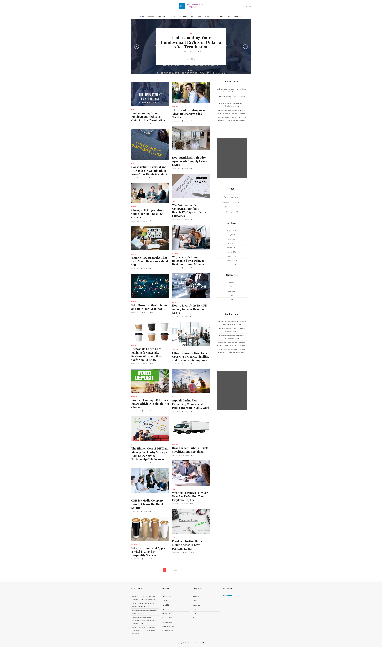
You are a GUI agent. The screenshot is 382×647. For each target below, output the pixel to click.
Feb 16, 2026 (176, 411)
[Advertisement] (232, 158)
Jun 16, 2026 (176, 268)
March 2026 (231, 248)
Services (220, 16)
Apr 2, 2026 (175, 316)
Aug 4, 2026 (183, 52)
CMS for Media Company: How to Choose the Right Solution (147, 504)
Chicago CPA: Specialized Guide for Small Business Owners (147, 213)
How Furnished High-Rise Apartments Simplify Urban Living (189, 161)
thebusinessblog (200, 643)
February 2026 (231, 252)
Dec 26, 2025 (176, 552)
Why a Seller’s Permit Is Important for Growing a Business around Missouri (188, 260)
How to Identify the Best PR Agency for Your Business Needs (189, 309)
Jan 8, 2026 (175, 504)
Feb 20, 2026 (135, 411)
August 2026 (231, 231)
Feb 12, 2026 (135, 463)
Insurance (183, 16)
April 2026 (231, 243)
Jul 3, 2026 (134, 178)
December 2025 (231, 261)
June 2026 (231, 239)
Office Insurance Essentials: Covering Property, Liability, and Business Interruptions (190, 356)
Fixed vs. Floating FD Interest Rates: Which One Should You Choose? (150, 403)
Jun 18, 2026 (135, 221)
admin (193, 52)
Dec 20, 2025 (135, 559)
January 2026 (231, 256)
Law (192, 16)
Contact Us (238, 16)
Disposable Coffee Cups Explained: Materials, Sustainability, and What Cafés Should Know (147, 354)
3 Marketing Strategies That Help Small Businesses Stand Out (149, 261)
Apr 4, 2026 (135, 268)
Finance (172, 16)
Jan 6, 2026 (135, 511)
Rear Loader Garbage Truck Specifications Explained (190, 449)
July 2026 (231, 235)
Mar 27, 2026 (135, 312)
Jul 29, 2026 (176, 121)
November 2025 (231, 265)
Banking (151, 16)
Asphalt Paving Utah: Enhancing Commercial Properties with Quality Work (191, 403)
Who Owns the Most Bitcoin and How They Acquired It (149, 306)
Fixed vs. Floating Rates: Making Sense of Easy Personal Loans (187, 544)
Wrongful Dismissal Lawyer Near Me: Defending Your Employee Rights (190, 496)
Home (141, 16)
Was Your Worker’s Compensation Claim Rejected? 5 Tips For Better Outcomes (189, 210)
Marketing (209, 16)
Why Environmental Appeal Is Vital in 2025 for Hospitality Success (148, 551)
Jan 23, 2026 (176, 455)
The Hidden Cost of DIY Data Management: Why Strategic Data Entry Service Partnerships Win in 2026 (149, 454)
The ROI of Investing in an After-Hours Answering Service (189, 113)
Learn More (191, 59)
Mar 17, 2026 (135, 364)
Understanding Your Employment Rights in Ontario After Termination (191, 42)
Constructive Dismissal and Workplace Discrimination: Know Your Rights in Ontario (149, 170)
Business (161, 16)
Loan (199, 16)
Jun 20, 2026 (176, 220)
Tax (228, 16)
